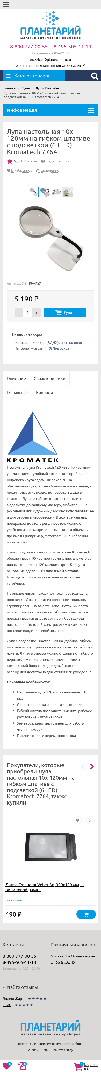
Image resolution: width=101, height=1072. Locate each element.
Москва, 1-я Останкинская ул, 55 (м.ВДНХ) (52, 65)
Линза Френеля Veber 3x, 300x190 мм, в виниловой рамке (44, 887)
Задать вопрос (56, 161)
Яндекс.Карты (14, 998)
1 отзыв (30, 161)
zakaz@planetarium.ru (52, 59)
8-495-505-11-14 (72, 46)
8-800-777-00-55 (29, 46)
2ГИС (7, 1004)
